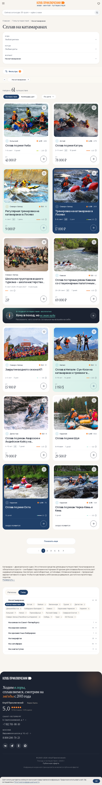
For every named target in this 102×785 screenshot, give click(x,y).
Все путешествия (15, 604)
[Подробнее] (43, 159)
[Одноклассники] (18, 745)
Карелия (63, 434)
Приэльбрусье (36, 613)
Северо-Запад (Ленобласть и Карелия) (23, 617)
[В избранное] (44, 107)
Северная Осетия (71, 613)
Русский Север (53, 613)
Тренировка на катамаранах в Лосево (74, 212)
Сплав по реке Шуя (67, 438)
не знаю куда (47, 315)
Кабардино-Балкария (33, 608)
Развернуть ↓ (9, 580)
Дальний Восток (13, 608)
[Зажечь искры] (96, 677)
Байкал (42, 604)
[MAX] (25, 745)
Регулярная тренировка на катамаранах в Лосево (22, 212)
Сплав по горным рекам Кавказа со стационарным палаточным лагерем (75, 281)
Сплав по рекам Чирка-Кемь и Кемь (74, 508)
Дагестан (14, 434)
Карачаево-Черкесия (67, 608)
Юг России (70, 617)
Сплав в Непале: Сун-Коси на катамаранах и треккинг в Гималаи (73, 371)
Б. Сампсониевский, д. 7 (13, 720)
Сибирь (48, 617)
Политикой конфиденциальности (26, 782)
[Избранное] (98, 3)
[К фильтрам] (4, 79)
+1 (66, 150)
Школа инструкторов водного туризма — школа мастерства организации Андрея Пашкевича (25, 280)
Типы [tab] (23, 592)
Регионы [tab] (12, 592)
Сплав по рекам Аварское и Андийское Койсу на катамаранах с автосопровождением (22, 439)
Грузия (67, 604)
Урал (59, 617)
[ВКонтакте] (5, 745)
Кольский (14, 141)
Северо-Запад (16, 206)
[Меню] (3, 3)
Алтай (62, 141)
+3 (66, 219)
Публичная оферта (51, 763)
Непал (62, 365)
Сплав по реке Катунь (69, 145)
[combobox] (49, 12)
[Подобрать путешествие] (93, 316)
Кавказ (63, 275)
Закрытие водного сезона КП (23, 369)
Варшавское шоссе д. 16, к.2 (16, 733)
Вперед (63, 551)
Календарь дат (28, 96)
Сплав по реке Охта (17, 507)
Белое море (54, 604)
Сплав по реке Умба (17, 145)
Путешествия (11, 96)
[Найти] (97, 12)
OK (96, 781)
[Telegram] (12, 745)
